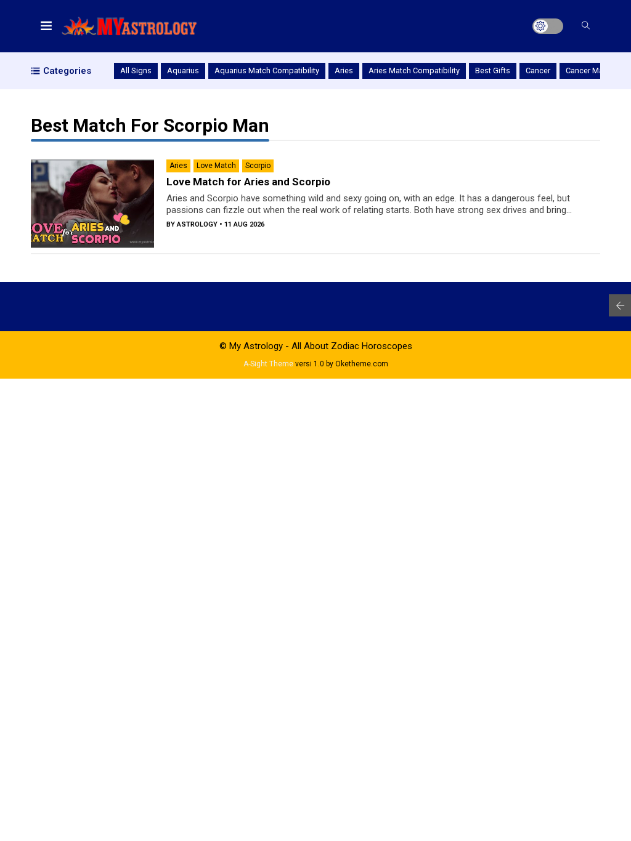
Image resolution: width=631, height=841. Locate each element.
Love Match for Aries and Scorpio (248, 181)
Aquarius (183, 70)
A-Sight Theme (268, 364)
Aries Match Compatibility (414, 70)
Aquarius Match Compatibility (266, 70)
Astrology (197, 224)
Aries (344, 70)
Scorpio (258, 165)
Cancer (538, 70)
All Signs (136, 70)
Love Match (216, 165)
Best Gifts (492, 70)
